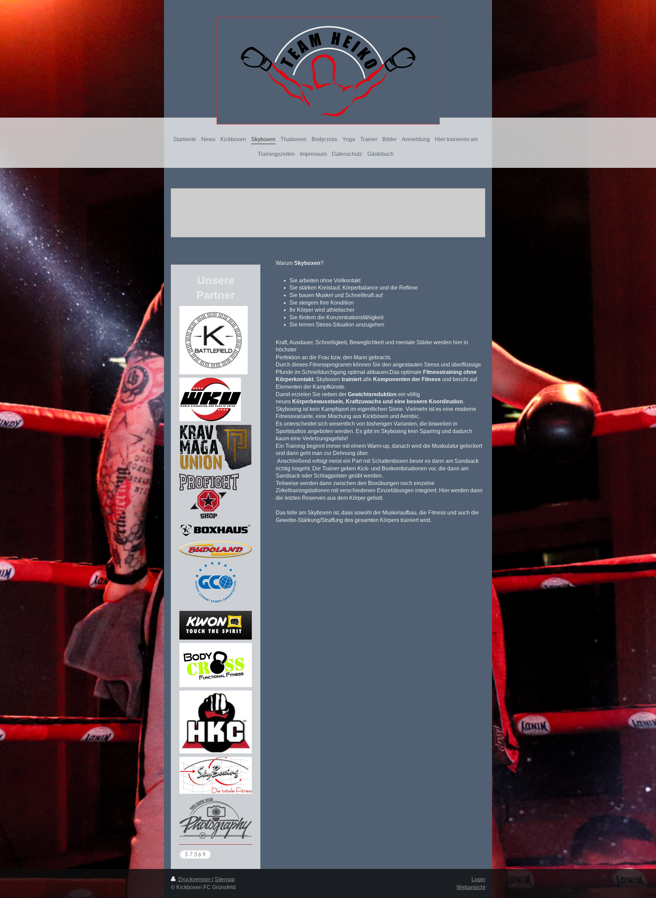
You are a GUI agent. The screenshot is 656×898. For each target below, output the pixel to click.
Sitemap (225, 879)
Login (478, 879)
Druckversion (194, 879)
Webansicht (470, 887)
